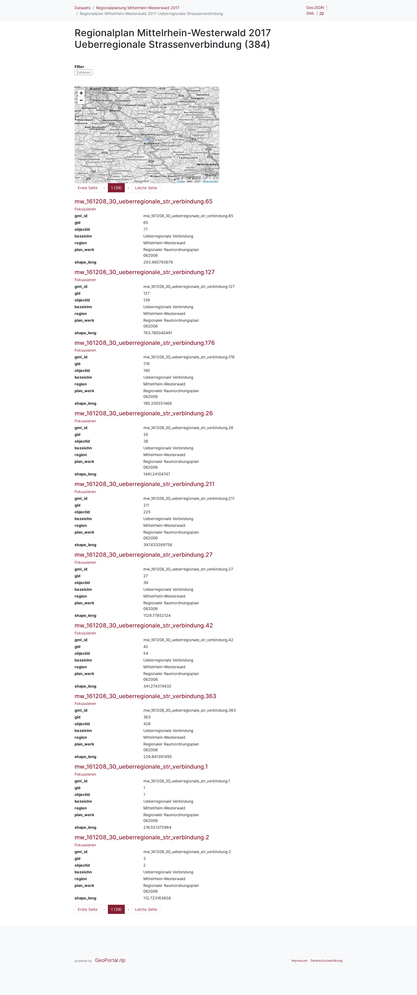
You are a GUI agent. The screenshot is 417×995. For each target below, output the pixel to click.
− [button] (81, 100)
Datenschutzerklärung (326, 960)
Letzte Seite (146, 187)
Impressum (299, 960)
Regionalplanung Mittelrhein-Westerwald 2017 (137, 7)
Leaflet (181, 181)
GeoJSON (315, 7)
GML (310, 13)
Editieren (83, 72)
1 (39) (116, 187)
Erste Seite (87, 187)
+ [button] (81, 93)
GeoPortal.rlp (110, 960)
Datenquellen (210, 181)
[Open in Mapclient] (322, 13)
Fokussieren (85, 209)
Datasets (83, 7)
